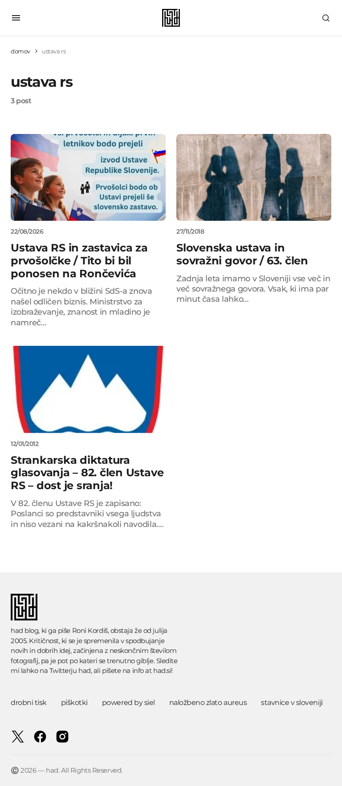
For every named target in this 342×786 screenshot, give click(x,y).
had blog (24, 630)
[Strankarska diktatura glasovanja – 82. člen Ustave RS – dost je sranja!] (88, 389)
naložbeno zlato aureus (208, 702)
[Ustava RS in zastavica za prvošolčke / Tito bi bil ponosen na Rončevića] (88, 177)
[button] (16, 17)
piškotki (74, 702)
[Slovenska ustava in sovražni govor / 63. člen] (253, 177)
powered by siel (128, 702)
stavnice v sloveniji (291, 702)
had (84, 670)
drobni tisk (29, 702)
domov (20, 51)
